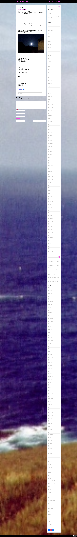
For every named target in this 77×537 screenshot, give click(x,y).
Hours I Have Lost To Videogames (32, 92)
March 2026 (50, 99)
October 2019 (51, 415)
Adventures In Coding (20, 92)
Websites (50, 83)
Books (50, 28)
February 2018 (51, 251)
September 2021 (51, 184)
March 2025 (50, 118)
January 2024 (50, 140)
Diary (25, 9)
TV (49, 77)
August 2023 (50, 148)
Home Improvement (52, 53)
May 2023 (50, 152)
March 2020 (50, 212)
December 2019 (51, 412)
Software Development (52, 500)
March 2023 (50, 351)
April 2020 (50, 210)
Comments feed (50, 524)
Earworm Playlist (25, 92)
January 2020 (50, 215)
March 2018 (50, 249)
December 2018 (51, 235)
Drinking (50, 472)
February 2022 (51, 176)
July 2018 (50, 243)
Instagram (59, 1)
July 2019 (50, 224)
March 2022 (50, 174)
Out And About (51, 63)
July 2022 (50, 168)
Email (17, 112)
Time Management (51, 74)
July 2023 (50, 149)
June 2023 (50, 151)
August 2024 (50, 129)
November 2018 (51, 237)
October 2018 (51, 238)
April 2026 (50, 293)
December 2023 (51, 337)
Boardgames (51, 27)
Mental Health (38, 92)
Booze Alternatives (51, 30)
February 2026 (51, 101)
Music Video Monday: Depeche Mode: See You (53, 278)
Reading (50, 66)
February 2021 (51, 390)
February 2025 (51, 315)
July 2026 (50, 93)
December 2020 (51, 198)
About (46, 1)
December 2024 (51, 123)
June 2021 (50, 188)
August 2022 (50, 362)
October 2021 (51, 182)
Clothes (50, 464)
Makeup (50, 486)
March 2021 (50, 193)
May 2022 (50, 171)
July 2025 (50, 112)
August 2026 (50, 91)
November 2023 (51, 143)
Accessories (50, 24)
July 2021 (50, 187)
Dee (23, 9)
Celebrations (50, 461)
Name (17, 109)
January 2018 (50, 448)
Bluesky (56, 1)
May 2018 (50, 246)
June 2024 (50, 132)
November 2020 (51, 199)
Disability (50, 41)
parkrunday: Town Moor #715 (52, 265)
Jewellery (50, 55)
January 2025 (50, 121)
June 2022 (50, 365)
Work (50, 86)
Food (50, 49)
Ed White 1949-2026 (53, 274)
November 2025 (51, 301)
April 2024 (50, 135)
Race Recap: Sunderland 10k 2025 (55, 279)
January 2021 (50, 196)
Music (50, 489)
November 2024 (51, 124)
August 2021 (50, 185)
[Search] (59, 6)
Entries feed (49, 522)
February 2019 (51, 232)
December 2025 (51, 104)
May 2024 (50, 329)
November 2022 (51, 162)
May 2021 (50, 190)
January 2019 (50, 234)
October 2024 (51, 126)
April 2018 (50, 248)
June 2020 (50, 207)
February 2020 (51, 213)
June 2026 (50, 290)
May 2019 (50, 423)
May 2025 (50, 115)
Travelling (50, 75)
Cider (50, 33)
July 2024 (50, 326)
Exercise (50, 475)
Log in (49, 521)
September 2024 (51, 127)
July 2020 (50, 401)
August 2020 (50, 204)
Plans (50, 64)
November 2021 (51, 376)
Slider (50, 69)
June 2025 (50, 113)
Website (17, 115)
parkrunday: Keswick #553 (51, 269)
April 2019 (50, 229)
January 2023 (50, 354)
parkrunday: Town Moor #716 (52, 11)
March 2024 (50, 137)
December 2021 (51, 179)
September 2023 (51, 146)
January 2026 (50, 102)
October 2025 (51, 107)
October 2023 (51, 340)
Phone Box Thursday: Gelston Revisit (53, 12)
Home (49, 1)
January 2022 (50, 177)
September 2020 (51, 398)
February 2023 (51, 157)
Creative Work (51, 38)
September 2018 (51, 240)
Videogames (50, 80)
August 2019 (50, 223)
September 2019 (51, 221)
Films (50, 47)
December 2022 (51, 160)
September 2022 (51, 165)
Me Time (50, 58)
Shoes (50, 497)
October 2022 (51, 163)
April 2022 (50, 173)
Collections (50, 36)
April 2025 (50, 116)
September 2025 (51, 304)
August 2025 (50, 110)
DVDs (50, 44)
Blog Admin (50, 25)
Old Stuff (50, 61)
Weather (50, 511)
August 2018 (50, 437)
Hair (49, 52)
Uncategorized (51, 78)
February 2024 (51, 138)
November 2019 (51, 218)
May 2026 (50, 96)
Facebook (52, 1)
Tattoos (50, 72)
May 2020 (50, 209)
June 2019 (50, 226)
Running (41, 92)
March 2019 (50, 426)
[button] (75, 536)
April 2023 (50, 154)
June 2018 (50, 245)
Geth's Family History (52, 50)
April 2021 (50, 387)
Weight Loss (50, 514)
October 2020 (51, 201)
